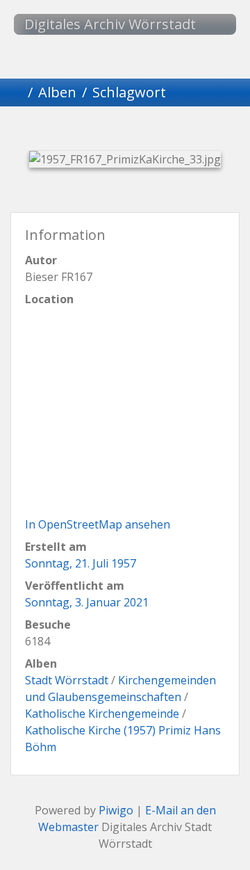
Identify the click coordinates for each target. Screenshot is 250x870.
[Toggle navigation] (212, 24)
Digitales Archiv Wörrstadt (110, 24)
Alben (57, 92)
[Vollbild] (148, 130)
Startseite (16, 92)
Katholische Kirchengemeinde (102, 713)
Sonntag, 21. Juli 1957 (80, 563)
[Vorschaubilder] (101, 130)
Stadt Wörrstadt (66, 680)
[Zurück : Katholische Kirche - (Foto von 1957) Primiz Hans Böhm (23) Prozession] (54, 130)
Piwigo (116, 810)
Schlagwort (129, 92)
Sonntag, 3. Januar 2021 (87, 602)
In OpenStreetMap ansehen (97, 524)
